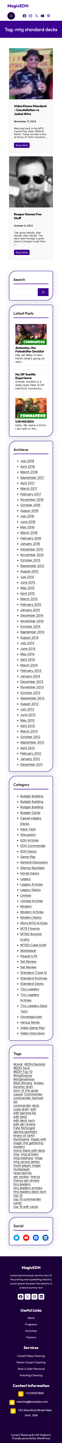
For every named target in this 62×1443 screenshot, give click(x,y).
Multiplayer (28, 950)
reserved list (22, 1173)
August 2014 (29, 637)
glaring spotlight (25, 1131)
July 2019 (27, 461)
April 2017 (27, 483)
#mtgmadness (23, 1079)
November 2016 (32, 499)
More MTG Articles (34, 923)
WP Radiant (42, 1435)
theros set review (26, 1180)
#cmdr (18, 1064)
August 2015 (29, 571)
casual (18, 1094)
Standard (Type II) (33, 972)
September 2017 (32, 477)
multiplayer (21, 1169)
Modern (26, 906)
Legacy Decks (30, 890)
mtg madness (23, 1158)
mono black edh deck (29, 1150)
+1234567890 (34, 1393)
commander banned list (28, 1100)
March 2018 (29, 472)
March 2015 (29, 599)
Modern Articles (32, 912)
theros (35, 1176)
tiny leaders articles (27, 1188)
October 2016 (30, 505)
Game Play (28, 857)
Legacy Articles (31, 884)
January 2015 (30, 610)
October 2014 (30, 626)
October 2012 (30, 737)
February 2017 (30, 494)
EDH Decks (28, 851)
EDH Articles (29, 840)
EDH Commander (33, 845)
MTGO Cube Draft (33, 945)
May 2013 (27, 720)
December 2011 (31, 764)
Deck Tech (28, 829)
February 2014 (30, 670)
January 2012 (30, 759)
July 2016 (27, 516)
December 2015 (31, 549)
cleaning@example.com (32, 1401)
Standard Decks (32, 983)
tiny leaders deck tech (29, 1191)
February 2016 (30, 538)
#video (39, 1083)
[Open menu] (11, 16)
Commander (33, 1094)
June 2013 (27, 714)
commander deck (26, 1105)
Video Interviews (32, 1033)
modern (19, 1146)
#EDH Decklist (34, 1064)
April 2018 (27, 466)
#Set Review (22, 1083)
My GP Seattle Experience (25, 376)
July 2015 (27, 577)
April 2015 (27, 593)
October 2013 (30, 693)
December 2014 (31, 615)
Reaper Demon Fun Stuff (28, 216)
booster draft (23, 1087)
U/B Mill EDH (24, 421)
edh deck (20, 1116)
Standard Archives (33, 978)
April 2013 (27, 726)
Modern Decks (31, 917)
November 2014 (32, 621)
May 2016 (27, 527)
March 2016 (29, 532)
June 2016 (27, 521)
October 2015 (30, 560)
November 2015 (32, 555)
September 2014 (32, 632)
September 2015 (32, 566)
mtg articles (29, 1154)
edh (33, 1109)
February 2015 (30, 604)
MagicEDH (17, 6)
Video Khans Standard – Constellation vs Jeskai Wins (30, 110)
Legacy (25, 879)
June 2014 (27, 648)
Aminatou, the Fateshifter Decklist (29, 349)
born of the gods (25, 1090)
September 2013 (32, 698)
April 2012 (27, 748)
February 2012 (30, 753)
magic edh (38, 1139)
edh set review (24, 1124)
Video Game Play (32, 1028)
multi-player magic (27, 1165)
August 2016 (29, 510)
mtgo (39, 1158)
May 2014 (27, 654)
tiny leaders (22, 1184)
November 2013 (32, 687)
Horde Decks (29, 873)
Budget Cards (30, 812)
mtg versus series (26, 1161)
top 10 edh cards (25, 1206)
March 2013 (29, 731)
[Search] (43, 292)
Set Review (28, 961)
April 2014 (27, 659)
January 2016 (30, 543)
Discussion (28, 834)
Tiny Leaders (29, 989)
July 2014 (27, 643)
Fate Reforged (24, 1128)
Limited (25, 895)
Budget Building (31, 796)
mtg (16, 1154)
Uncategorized (31, 1016)
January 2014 (30, 676)
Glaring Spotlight (32, 868)
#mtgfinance (22, 1075)
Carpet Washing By (23, 1435)
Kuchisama (21, 1139)
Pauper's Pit (28, 956)
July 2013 (27, 709)
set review (21, 1176)
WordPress (43, 1438)
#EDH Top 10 (22, 1072)
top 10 (18, 1195)
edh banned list (24, 1113)
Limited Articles (31, 901)
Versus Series (30, 1022)
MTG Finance (30, 928)
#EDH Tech (21, 1068)
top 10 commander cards (27, 1201)
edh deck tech (24, 1120)
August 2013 (29, 704)
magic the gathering (28, 1143)
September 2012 (32, 742)
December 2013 (31, 681)
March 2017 (28, 488)
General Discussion (34, 862)
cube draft (21, 1109)
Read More (22, 145)
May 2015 (27, 588)
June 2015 (27, 582)
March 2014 (29, 665)
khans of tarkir (24, 1135)
